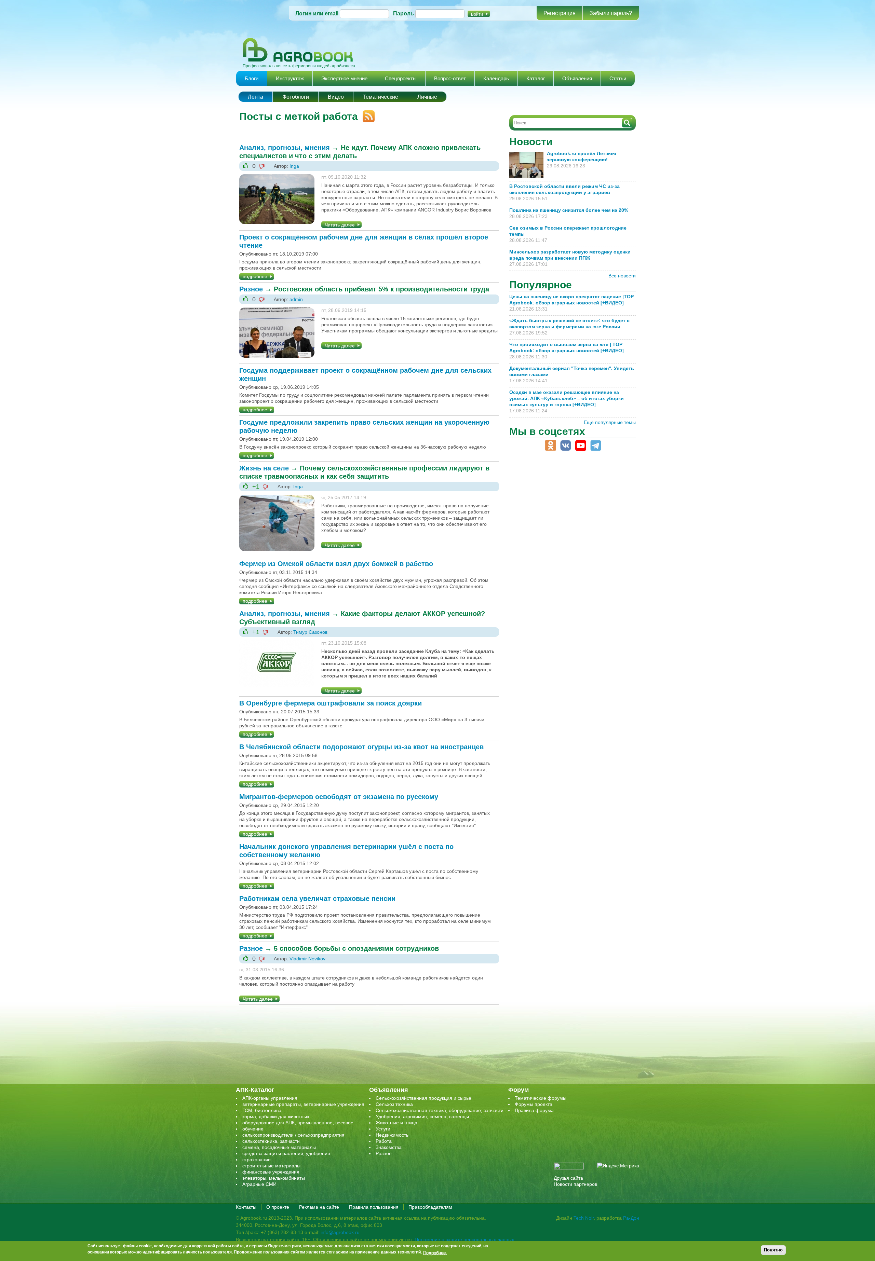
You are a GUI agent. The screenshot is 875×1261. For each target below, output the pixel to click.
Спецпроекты (401, 78)
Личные (427, 97)
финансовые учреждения (270, 1172)
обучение (253, 1129)
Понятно (773, 1249)
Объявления (577, 78)
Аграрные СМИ (259, 1184)
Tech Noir (584, 1218)
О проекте (277, 1207)
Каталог (535, 78)
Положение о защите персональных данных (464, 1239)
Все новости (622, 275)
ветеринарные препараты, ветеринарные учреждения (303, 1104)
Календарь (496, 78)
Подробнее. (435, 1252)
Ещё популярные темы (610, 422)
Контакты (246, 1207)
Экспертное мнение (344, 78)
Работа (384, 1141)
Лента (255, 97)
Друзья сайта (568, 1178)
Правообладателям (430, 1207)
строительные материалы (271, 1165)
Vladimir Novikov (307, 958)
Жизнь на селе (264, 468)
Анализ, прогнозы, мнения (284, 147)
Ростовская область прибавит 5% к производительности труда (381, 289)
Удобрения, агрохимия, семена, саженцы (422, 1116)
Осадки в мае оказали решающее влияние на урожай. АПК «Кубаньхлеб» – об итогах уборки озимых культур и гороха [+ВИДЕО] (566, 398)
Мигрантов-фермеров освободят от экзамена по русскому (338, 796)
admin (296, 299)
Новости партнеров (575, 1184)
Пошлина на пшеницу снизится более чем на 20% (570, 210)
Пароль (403, 13)
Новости (530, 141)
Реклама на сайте (319, 1207)
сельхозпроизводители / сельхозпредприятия (293, 1135)
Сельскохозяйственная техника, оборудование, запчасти (439, 1110)
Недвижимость (392, 1135)
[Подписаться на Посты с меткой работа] (366, 113)
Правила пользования (374, 1207)
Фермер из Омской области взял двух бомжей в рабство (336, 563)
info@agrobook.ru (340, 1232)
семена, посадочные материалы (279, 1147)
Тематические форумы (540, 1098)
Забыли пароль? (611, 13)
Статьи (617, 78)
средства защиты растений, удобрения (286, 1153)
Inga (294, 166)
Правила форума (534, 1110)
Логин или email (316, 13)
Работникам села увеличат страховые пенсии (317, 898)
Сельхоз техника (394, 1104)
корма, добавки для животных (275, 1116)
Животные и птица (396, 1122)
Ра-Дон (631, 1218)
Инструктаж (290, 78)
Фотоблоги (295, 97)
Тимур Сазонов (310, 632)
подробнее (255, 276)
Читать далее (340, 225)
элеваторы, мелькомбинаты (273, 1178)
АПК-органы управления (269, 1098)
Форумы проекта (533, 1104)
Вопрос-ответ (450, 78)
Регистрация (559, 13)
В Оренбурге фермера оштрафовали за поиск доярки (330, 703)
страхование (256, 1159)
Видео (336, 97)
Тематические (380, 97)
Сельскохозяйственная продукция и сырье (423, 1098)
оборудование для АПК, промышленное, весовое (297, 1122)
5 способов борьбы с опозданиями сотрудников (356, 948)
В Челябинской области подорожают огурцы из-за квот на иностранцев (361, 747)
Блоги (251, 78)
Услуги (383, 1129)
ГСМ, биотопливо (261, 1110)
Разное (251, 289)
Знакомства (389, 1147)
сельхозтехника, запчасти (271, 1141)
